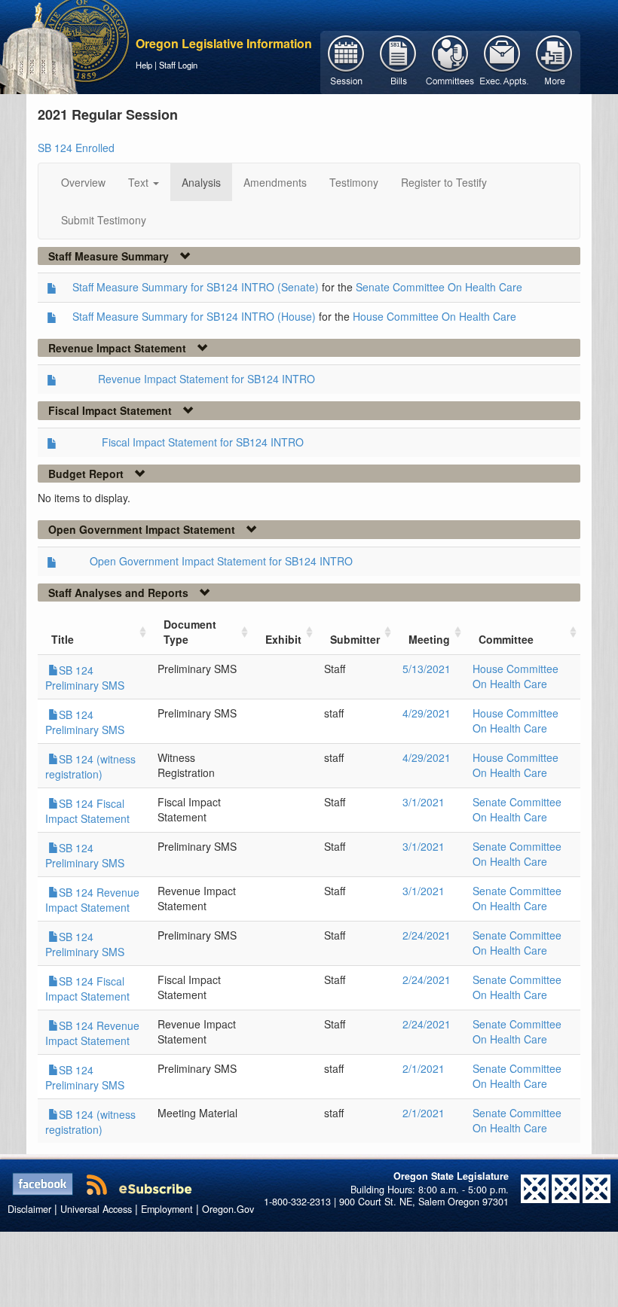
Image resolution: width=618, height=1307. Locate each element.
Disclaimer (29, 1209)
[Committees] (450, 61)
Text (139, 182)
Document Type (190, 632)
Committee (506, 639)
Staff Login (178, 65)
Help (144, 65)
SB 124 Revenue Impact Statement (92, 900)
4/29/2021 (426, 713)
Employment (167, 1209)
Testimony (353, 182)
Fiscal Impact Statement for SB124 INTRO (203, 441)
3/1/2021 (423, 801)
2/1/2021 (423, 1068)
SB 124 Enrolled (76, 147)
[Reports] (554, 61)
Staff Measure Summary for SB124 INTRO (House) (194, 316)
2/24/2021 (426, 935)
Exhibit (283, 639)
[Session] (346, 61)
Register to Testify (444, 182)
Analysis (201, 182)
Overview (83, 182)
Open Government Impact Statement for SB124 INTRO (221, 560)
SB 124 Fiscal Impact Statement (87, 811)
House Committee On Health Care (434, 316)
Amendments (275, 182)
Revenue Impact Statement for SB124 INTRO (206, 378)
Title (62, 639)
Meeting (429, 639)
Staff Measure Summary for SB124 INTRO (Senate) (195, 286)
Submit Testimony (103, 219)
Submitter (355, 639)
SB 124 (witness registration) (90, 766)
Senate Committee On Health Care (439, 286)
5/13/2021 (426, 668)
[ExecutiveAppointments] (502, 61)
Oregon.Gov (228, 1209)
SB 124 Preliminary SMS (84, 678)
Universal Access (96, 1209)
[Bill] (398, 61)
